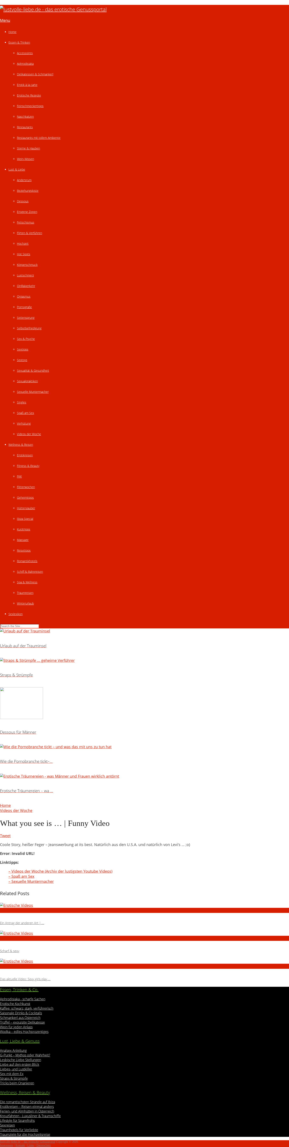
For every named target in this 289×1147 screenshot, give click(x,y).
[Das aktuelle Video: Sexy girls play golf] (144, 961)
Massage (23, 540)
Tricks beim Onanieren (17, 1083)
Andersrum (24, 180)
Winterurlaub (25, 603)
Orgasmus (23, 296)
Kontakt (20, 1145)
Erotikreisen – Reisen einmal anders (27, 1106)
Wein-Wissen (25, 159)
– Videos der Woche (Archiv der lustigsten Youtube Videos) (60, 871)
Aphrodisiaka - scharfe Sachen (22, 999)
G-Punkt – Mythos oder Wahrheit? (25, 1055)
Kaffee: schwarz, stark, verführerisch (26, 1008)
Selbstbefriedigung (29, 328)
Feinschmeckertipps (30, 106)
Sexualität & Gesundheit (33, 371)
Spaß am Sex (25, 413)
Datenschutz (43, 1145)
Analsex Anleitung (13, 1050)
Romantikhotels (27, 561)
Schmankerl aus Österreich (20, 1017)
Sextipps (22, 349)
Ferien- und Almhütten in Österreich (27, 1111)
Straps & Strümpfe (14, 1078)
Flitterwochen (26, 487)
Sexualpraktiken (27, 381)
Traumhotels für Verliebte (19, 1130)
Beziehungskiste (28, 191)
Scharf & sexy (9, 951)
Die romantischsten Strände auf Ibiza (27, 1102)
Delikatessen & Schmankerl (35, 74)
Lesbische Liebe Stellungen (20, 1059)
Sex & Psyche (26, 339)
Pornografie (24, 307)
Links (30, 1145)
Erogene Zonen (27, 212)
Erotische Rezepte (29, 95)
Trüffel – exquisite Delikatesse (22, 1022)
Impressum (6, 1145)
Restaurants (25, 127)
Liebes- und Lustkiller (16, 1069)
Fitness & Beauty (28, 466)
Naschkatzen (25, 117)
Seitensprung (25, 318)
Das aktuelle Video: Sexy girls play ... (25, 979)
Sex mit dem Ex (11, 1073)
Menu (5, 20)
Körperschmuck (27, 265)
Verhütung (24, 423)
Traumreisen (25, 593)
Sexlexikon (15, 614)
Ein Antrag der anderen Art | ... (22, 923)
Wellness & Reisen (20, 445)
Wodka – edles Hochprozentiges (24, 1031)
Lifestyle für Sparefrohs (17, 1120)
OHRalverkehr (26, 286)
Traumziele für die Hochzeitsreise (25, 1134)
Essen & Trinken (19, 42)
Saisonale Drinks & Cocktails (21, 1013)
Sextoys (22, 360)
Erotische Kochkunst (15, 1003)
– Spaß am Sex (21, 876)
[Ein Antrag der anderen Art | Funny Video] (144, 905)
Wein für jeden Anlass (16, 1027)
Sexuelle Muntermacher (33, 392)
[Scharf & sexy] (144, 933)
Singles (21, 402)
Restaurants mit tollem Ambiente (39, 138)
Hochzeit (23, 244)
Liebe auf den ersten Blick (19, 1064)
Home (12, 32)
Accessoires (25, 53)
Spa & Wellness (27, 582)
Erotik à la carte (27, 85)
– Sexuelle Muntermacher (31, 881)
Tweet (5, 835)
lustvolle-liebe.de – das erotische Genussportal (27, 1141)
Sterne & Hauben (28, 148)
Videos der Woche (29, 434)
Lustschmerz (25, 275)
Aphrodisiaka (25, 64)
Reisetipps (24, 550)
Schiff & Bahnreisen (30, 572)
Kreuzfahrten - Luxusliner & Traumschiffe (30, 1116)
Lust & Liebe (16, 169)
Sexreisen (7, 1125)
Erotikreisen (25, 455)
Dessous (23, 201)
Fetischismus (25, 222)
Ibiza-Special (25, 519)
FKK (19, 476)
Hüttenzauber (26, 508)
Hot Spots (23, 254)
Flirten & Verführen (29, 233)
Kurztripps (23, 529)
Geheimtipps (25, 498)
